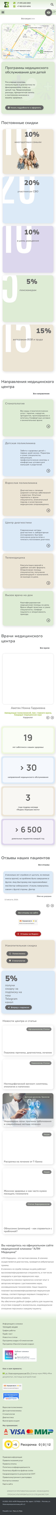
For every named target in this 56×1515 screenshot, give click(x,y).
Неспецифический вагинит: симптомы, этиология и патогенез (26, 1085)
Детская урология (33, 1097)
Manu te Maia (17, 1511)
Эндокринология (42, 1204)
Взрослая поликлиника (12, 1407)
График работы (9, 1330)
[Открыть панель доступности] (48, 12)
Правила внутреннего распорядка (17, 1477)
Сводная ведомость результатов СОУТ (19, 1474)
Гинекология (37, 1063)
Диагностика (8, 1417)
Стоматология (9, 1414)
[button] (52, 4)
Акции (46, 1134)
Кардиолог (28, 717)
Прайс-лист (8, 1334)
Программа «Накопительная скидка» (18, 1344)
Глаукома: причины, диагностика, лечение (28, 1052)
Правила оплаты (10, 1464)
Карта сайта (8, 1484)
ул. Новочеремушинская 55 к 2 (18, 1373)
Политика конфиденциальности (16, 1467)
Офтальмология (35, 1029)
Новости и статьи (10, 1337)
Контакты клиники (11, 1480)
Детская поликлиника (12, 1410)
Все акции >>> (28, 18)
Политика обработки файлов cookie (18, 1470)
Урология (45, 1097)
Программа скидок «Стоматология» (18, 1340)
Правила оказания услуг (13, 1460)
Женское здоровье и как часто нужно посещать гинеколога (25, 1192)
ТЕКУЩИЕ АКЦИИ (10, 1327)
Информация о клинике (13, 1324)
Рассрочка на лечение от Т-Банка (23, 1161)
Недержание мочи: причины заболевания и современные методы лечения (27, 1123)
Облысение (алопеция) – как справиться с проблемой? (28, 1230)
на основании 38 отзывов (26, 1359)
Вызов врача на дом (11, 1421)
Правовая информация (12, 1457)
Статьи (46, 1029)
